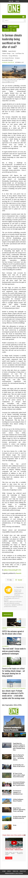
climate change (6, 53)
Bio (10, 580)
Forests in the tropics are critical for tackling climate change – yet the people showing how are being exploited (13, 672)
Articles (4, 688)
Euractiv (19, 573)
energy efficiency (13, 55)
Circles (14, 825)
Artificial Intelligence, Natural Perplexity (18, 800)
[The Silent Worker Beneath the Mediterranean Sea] (6, 820)
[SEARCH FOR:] (14, 20)
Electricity (5, 55)
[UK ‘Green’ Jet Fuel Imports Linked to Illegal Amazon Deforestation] (6, 777)
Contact (17, 1)
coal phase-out (19, 53)
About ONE (11, 1)
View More (8, 858)
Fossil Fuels (6, 30)
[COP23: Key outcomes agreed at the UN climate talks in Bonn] (14, 625)
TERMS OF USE (15, 871)
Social (19, 580)
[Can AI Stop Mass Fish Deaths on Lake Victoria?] (6, 768)
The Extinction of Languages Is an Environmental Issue (17, 792)
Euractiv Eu (11, 62)
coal (13, 53)
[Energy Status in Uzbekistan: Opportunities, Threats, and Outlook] (6, 811)
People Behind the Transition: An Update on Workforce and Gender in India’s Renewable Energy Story (19, 746)
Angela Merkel (12, 51)
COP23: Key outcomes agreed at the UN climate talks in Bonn (13, 632)
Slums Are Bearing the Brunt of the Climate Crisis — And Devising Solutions (18, 757)
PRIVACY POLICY (23, 871)
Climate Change (6, 627)
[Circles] (6, 828)
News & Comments (13, 26)
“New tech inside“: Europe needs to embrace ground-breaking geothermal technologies (14, 651)
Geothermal (5, 646)
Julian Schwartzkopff (11, 570)
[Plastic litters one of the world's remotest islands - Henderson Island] (14, 843)
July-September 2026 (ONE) (12, 705)
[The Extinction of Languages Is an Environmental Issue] (6, 794)
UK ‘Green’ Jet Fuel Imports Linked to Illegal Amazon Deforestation (19, 775)
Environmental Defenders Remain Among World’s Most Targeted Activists (19, 783)
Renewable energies (7, 60)
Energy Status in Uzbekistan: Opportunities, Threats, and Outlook (19, 809)
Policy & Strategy (20, 688)
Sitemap (4, 871)
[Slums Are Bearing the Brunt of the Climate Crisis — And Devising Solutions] (6, 758)
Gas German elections (8, 58)
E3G (20, 570)
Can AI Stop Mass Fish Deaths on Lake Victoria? (19, 765)
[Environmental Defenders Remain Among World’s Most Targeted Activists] (6, 785)
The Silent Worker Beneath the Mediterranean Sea (19, 817)
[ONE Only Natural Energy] (14, 8)
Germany (17, 58)
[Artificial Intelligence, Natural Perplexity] (6, 803)
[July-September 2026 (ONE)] (14, 739)
